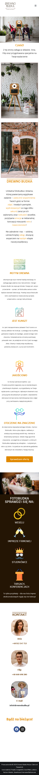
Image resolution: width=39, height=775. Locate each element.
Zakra (34, 764)
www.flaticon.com (30, 772)
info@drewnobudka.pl (19, 705)
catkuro (34, 770)
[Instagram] (22, 729)
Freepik (13, 770)
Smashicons (17, 772)
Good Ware (27, 770)
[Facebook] (17, 729)
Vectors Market (8, 772)
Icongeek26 (20, 770)
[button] (19, 459)
